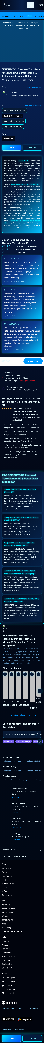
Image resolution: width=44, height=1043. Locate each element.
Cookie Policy (33, 1008)
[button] (32, 691)
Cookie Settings (8, 968)
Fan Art (5, 872)
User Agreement (8, 1008)
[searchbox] (22, 734)
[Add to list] (5, 674)
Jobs (4, 924)
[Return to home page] (14, 4)
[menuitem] (6, 16)
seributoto (6, 16)
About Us (6, 905)
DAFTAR (32, 1038)
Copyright (6, 960)
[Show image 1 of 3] (20, 63)
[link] (8, 741)
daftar (4, 891)
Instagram (10, 978)
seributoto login (21, 16)
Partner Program (9, 912)
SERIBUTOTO (23, 161)
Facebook (10, 981)
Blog (4, 880)
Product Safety (8, 956)
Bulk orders (7, 895)
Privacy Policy (21, 1008)
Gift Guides (7, 868)
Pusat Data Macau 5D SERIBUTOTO (25, 184)
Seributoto (10, 989)
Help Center (7, 949)
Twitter (9, 985)
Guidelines (6, 952)
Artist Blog (6, 927)
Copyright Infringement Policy (14, 856)
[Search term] (31, 5)
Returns (5, 945)
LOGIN (11, 1038)
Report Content (8, 850)
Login (4, 887)
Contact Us (7, 964)
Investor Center (8, 908)
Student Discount (9, 883)
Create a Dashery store (12, 931)
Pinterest (10, 993)
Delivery (5, 941)
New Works (7, 876)
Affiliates (5, 916)
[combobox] (30, 5)
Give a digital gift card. (26, 381)
